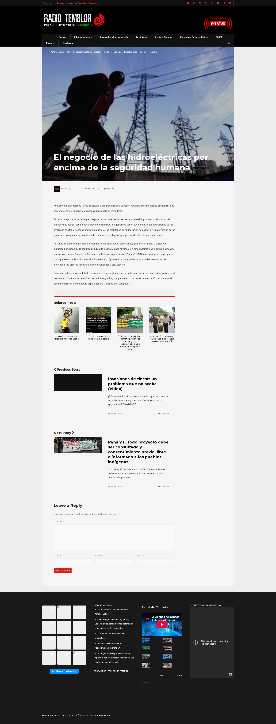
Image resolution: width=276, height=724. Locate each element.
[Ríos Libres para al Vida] (146, 648)
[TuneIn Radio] (224, 3)
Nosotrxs (50, 43)
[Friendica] (200, 3)
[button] (49, 612)
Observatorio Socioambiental (114, 37)
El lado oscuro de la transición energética (98, 337)
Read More (163, 413)
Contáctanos (68, 43)
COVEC (219, 37)
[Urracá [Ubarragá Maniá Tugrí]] (167, 656)
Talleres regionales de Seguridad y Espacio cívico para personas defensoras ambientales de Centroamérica (105, 3)
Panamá (63, 37)
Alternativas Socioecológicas (194, 37)
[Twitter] (194, 3)
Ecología (117, 52)
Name (57, 555)
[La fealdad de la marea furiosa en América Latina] (66, 320)
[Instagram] (206, 3)
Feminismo (141, 37)
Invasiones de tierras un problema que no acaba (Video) (132, 384)
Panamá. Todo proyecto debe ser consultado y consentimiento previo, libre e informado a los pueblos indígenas (138, 452)
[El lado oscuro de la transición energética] (98, 320)
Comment (59, 522)
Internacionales (82, 37)
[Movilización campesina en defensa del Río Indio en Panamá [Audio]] (162, 320)
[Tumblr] (218, 3)
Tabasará (153, 52)
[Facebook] (188, 3)
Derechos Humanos (103, 52)
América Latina (57, 52)
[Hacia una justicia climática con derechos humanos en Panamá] (146, 656)
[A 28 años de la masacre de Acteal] (146, 640)
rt (71, 189)
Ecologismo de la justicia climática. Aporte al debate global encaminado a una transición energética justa (130, 342)
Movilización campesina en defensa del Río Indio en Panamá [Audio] (162, 339)
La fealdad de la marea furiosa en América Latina (66, 337)
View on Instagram (66, 671)
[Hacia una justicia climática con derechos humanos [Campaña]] (167, 648)
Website (140, 555)
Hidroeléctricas (130, 52)
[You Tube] (212, 3)
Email (98, 555)
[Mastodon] (230, 3)
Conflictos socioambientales (79, 52)
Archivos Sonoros (163, 37)
